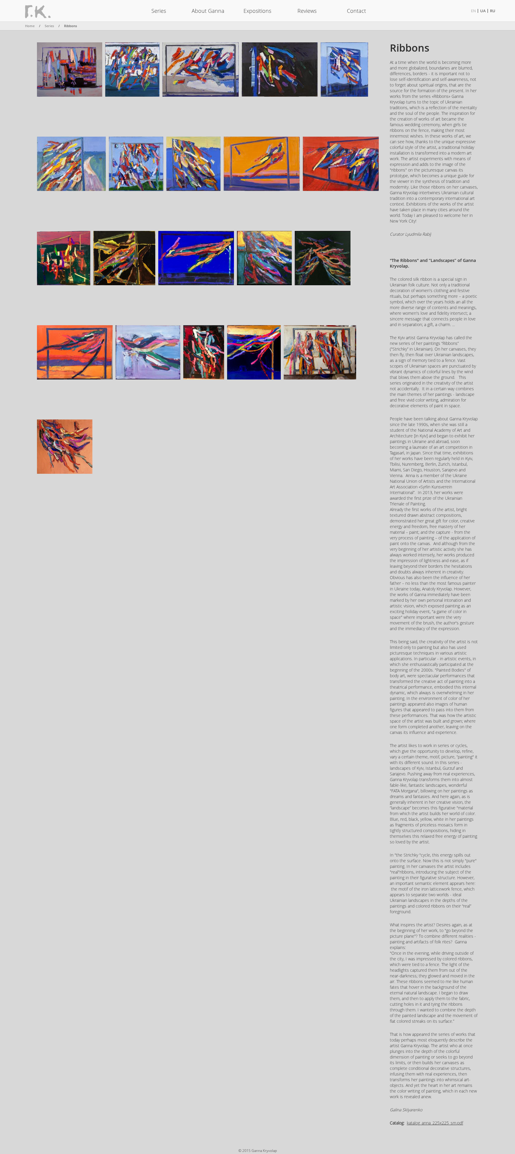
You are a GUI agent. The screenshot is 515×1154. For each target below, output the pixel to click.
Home (30, 26)
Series (158, 10)
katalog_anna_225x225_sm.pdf (435, 1123)
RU (492, 10)
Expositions (257, 10)
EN (473, 10)
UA (483, 10)
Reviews (307, 10)
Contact (356, 10)
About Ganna (208, 10)
